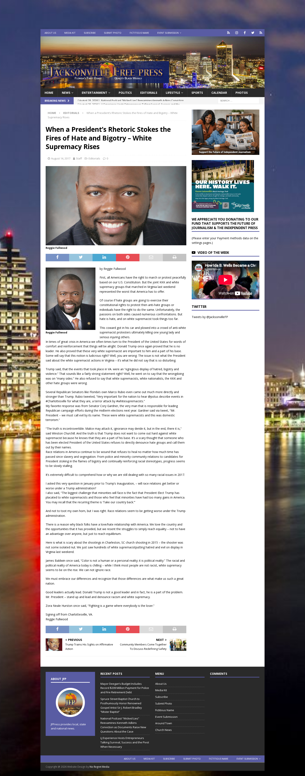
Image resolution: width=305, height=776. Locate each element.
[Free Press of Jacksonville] (152, 86)
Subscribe (90, 32)
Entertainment (94, 93)
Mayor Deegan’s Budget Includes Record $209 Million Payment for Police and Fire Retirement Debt (124, 688)
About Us (50, 32)
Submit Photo (112, 32)
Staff (79, 158)
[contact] (228, 32)
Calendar (219, 93)
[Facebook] (244, 32)
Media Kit (70, 32)
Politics (125, 93)
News (66, 93)
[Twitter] (252, 32)
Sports (197, 93)
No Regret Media (99, 767)
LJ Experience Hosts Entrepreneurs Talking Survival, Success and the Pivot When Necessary (124, 742)
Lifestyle (173, 93)
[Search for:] (238, 100)
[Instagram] (236, 32)
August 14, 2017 (60, 158)
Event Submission (168, 32)
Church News (163, 730)
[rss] (261, 32)
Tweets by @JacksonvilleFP (210, 317)
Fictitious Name (139, 32)
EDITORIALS (148, 93)
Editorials (94, 158)
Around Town (163, 723)
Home (49, 93)
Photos (241, 93)
